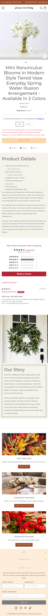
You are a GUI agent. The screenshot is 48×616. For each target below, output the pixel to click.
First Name (7, 582)
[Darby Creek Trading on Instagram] (16, 608)
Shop (24, 552)
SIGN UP (24, 602)
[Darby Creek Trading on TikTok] (30, 608)
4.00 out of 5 (30, 250)
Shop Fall (24, 466)
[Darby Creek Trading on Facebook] (21, 608)
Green (28, 124)
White (20, 124)
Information (23, 559)
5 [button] (28, 62)
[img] (6, 289)
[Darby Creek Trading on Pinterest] (25, 608)
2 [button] (22, 62)
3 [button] (24, 62)
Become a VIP (24, 568)
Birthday (29, 582)
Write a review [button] (24, 274)
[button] (21, 110)
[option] (24, 35)
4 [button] (26, 62)
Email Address (9, 592)
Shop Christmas (24, 544)
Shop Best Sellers (24, 505)
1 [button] (20, 62)
